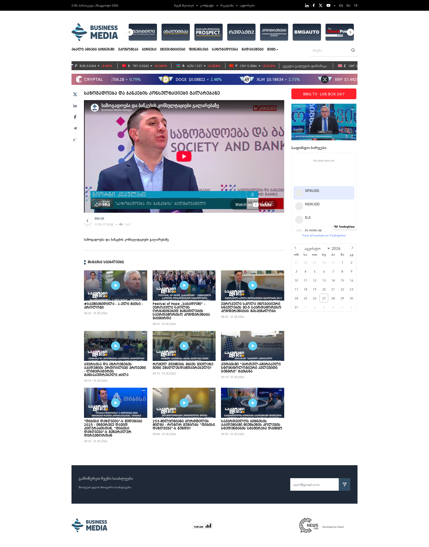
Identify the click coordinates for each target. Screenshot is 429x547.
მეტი (271, 49)
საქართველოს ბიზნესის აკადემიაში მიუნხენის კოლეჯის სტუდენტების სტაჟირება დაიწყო (251, 425)
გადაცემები (252, 49)
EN (341, 5)
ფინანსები (198, 49)
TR (356, 5)
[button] (129, 32)
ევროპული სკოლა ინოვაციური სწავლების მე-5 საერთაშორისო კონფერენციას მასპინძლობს (251, 307)
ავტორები (247, 5)
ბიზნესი (149, 49)
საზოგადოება (225, 49)
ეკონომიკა (128, 49)
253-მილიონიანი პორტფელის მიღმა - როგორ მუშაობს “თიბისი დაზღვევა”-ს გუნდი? (184, 425)
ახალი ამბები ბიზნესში (93, 49)
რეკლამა (227, 5)
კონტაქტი (207, 5)
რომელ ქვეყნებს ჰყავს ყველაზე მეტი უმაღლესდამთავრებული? (183, 366)
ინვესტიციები (172, 49)
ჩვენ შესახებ (184, 5)
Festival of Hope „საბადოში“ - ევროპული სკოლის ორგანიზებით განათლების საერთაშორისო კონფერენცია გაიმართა (181, 311)
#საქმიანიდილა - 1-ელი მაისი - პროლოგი (113, 305)
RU (348, 5)
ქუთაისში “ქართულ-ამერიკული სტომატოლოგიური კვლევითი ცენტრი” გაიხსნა (251, 368)
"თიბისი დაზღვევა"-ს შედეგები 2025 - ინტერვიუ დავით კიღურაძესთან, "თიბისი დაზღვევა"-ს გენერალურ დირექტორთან (113, 429)
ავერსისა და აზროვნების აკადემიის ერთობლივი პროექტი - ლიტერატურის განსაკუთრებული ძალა (115, 370)
